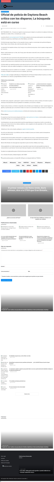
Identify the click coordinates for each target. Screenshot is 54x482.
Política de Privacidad (5, 462)
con (20, 162)
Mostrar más (27, 394)
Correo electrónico (5, 271)
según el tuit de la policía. (28, 129)
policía (35, 165)
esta (18, 165)
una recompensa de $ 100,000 (16, 37)
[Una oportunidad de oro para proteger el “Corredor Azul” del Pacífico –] (27, 230)
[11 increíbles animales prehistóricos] (4, 382)
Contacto (3, 458)
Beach (5, 162)
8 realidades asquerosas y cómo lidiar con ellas (19, 355)
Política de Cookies (5, 460)
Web (29, 271)
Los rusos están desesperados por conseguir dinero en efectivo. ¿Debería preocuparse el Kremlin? (9, 237)
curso (33, 162)
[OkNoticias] (8, 6)
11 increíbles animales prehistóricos (17, 381)
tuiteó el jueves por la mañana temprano (13, 111)
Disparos (48, 162)
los (23, 165)
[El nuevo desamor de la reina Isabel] (4, 388)
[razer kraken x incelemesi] (27, 481)
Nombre (3, 266)
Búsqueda (13, 162)
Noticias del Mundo (4, 11)
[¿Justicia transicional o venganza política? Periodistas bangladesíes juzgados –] (31, 90)
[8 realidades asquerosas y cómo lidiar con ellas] (4, 358)
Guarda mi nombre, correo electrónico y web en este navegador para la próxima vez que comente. (22, 276)
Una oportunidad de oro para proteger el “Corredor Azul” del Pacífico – (26, 237)
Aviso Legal (3, 456)
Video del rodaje (5, 74)
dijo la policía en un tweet (32, 117)
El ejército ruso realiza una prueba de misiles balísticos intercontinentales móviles (17, 85)
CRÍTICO (26, 162)
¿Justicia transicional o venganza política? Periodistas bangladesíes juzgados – (44, 85)
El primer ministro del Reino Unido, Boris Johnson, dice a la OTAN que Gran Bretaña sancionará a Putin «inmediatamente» (27, 190)
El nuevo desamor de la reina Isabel (17, 386)
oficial (29, 165)
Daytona (40, 162)
